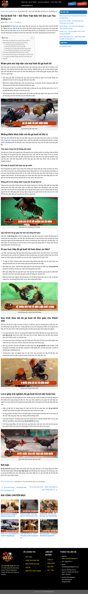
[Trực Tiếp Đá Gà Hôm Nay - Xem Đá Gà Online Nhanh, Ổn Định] (9, 4)
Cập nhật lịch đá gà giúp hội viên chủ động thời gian (18, 50)
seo (20, 22)
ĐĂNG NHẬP (51, 563)
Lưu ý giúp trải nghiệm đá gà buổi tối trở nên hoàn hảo (17, 56)
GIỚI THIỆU (28, 557)
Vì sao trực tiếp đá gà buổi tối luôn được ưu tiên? (16, 52)
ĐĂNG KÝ (50, 560)
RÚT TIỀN (50, 570)
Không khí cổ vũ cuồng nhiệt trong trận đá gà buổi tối (18, 48)
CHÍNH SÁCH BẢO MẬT (32, 560)
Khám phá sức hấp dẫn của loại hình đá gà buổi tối (16, 40)
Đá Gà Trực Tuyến (56, 2)
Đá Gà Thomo (33, 2)
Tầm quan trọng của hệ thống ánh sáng (15, 44)
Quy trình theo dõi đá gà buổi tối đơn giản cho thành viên (18, 54)
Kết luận (5, 58)
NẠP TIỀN (50, 567)
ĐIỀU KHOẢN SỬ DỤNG (32, 564)
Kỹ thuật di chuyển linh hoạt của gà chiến (15, 46)
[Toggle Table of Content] (31, 38)
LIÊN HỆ (27, 567)
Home (2, 11)
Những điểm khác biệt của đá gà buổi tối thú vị (15, 43)
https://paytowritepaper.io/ (70, 558)
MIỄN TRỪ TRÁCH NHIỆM (33, 571)
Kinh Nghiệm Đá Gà (27, 5)
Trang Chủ (24, 2)
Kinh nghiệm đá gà (11, 11)
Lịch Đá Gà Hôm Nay (43, 2)
